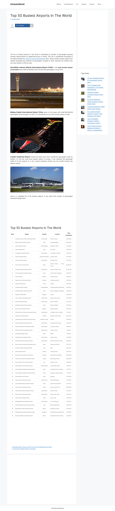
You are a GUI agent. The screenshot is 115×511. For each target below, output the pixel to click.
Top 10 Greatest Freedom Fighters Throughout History (93, 121)
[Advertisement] (41, 41)
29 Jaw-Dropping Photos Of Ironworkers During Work (95, 80)
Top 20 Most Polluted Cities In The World (24, 449)
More (99, 4)
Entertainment (68, 4)
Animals (83, 4)
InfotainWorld (17, 4)
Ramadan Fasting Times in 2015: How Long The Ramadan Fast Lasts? (32, 447)
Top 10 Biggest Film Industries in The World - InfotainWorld (95, 87)
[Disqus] (41, 479)
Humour (92, 4)
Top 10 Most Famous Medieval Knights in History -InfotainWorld (94, 128)
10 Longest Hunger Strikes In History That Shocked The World (94, 114)
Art (77, 4)
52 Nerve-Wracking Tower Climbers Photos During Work (95, 102)
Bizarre (59, 4)
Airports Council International (35, 59)
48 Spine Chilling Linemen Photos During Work (95, 95)
